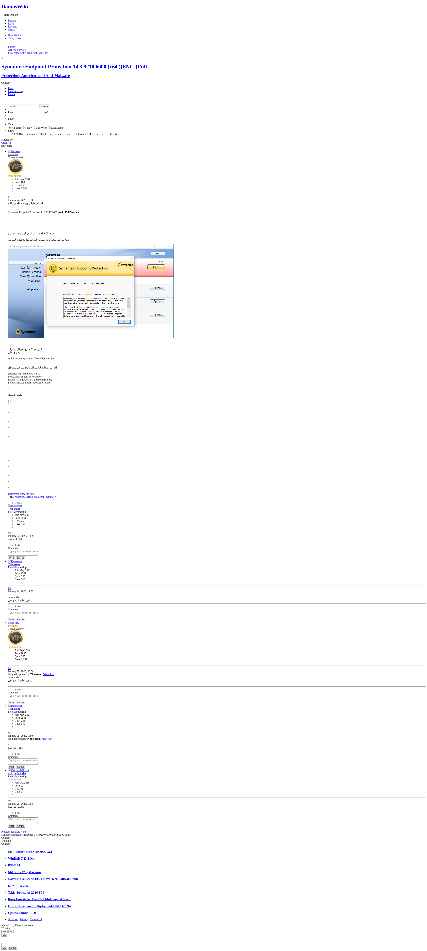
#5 (9, 732)
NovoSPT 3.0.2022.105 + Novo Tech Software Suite (43, 879)
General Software (17, 49)
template (15, 831)
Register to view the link (21, 493)
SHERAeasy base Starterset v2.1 (30, 851)
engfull (29, 496)
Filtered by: (7, 139)
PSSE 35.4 (15, 865)
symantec (51, 496)
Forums (12, 20)
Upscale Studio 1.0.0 (22, 913)
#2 (9, 532)
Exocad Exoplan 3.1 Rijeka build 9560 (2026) (39, 906)
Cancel (20, 558)
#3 (9, 588)
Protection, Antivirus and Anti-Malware (35, 75)
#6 (9, 800)
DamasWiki (14, 7)
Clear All (6, 142)
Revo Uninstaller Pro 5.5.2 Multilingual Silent (39, 899)
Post (11, 558)
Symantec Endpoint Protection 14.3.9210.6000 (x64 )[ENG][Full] (75, 67)
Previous (6, 831)
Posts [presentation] (11, 88)
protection (39, 496)
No (11, 931)
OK (4, 935)
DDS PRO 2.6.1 (19, 885)
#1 (9, 197)
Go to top (13, 919)
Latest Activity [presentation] (15, 91)
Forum (11, 46)
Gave (17, 188)
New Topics (14, 35)
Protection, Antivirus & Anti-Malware (28, 52)
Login (11, 23)
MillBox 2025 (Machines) (25, 872)
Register (12, 26)
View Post (48, 674)
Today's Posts (15, 38)
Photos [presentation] (11, 94)
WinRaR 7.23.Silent (21, 858)
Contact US (36, 919)
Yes (4, 931)
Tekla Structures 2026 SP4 (26, 892)
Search (11, 29)
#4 (9, 668)
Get (17, 185)
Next (23, 831)
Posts (17, 182)
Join (17, 179)
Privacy (24, 919)
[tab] (217, 88)
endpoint (19, 496)
